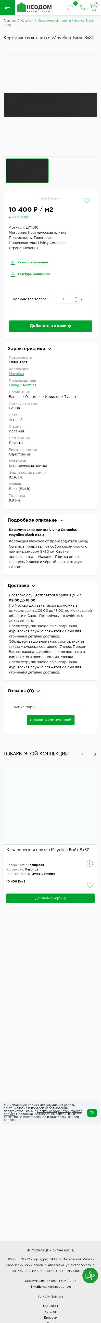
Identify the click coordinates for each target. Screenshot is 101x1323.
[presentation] (83, 754)
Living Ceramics (22, 385)
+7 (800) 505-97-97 (61, 1281)
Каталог (50, 1312)
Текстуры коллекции (33, 274)
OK (92, 1112)
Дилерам (50, 1317)
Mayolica (16, 373)
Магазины (50, 1306)
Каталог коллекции (32, 262)
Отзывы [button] (21, 691)
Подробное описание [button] (33, 520)
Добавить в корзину (50, 326)
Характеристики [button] (26, 349)
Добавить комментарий (50, 720)
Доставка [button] (18, 586)
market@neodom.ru (56, 1287)
